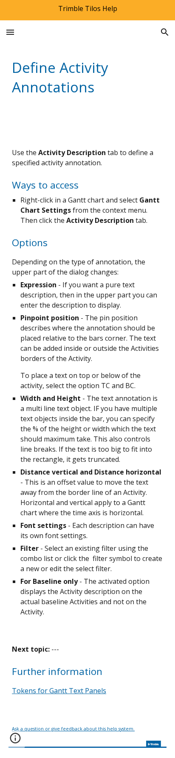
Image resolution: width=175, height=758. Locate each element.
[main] (87, 77)
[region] (87, 10)
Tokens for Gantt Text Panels (59, 690)
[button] (10, 32)
